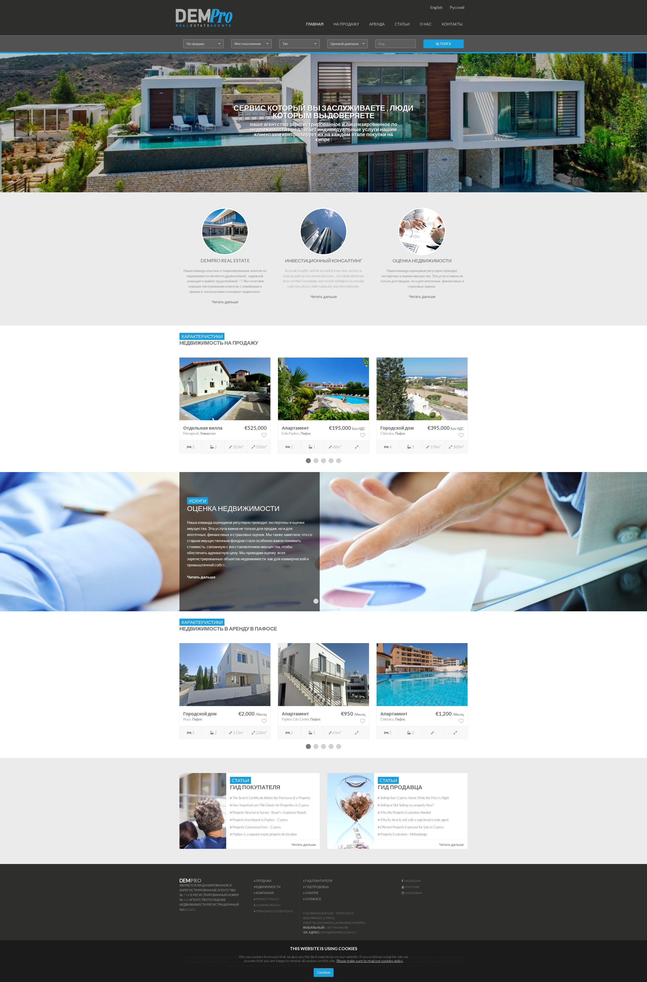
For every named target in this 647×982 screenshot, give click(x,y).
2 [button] (315, 460)
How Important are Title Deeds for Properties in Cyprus (270, 805)
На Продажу (346, 24)
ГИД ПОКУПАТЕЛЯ (318, 881)
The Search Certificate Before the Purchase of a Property (271, 798)
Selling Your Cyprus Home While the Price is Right (414, 798)
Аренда (377, 24)
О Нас (426, 24)
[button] (203, 43)
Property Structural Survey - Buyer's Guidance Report (269, 812)
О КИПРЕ (311, 893)
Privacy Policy (267, 899)
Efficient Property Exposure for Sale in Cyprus (412, 827)
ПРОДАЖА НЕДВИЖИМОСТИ (267, 884)
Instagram (413, 893)
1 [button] (308, 460)
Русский (457, 7)
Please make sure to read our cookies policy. (369, 960)
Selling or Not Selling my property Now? (407, 805)
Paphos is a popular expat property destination (264, 834)
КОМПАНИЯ (265, 893)
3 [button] (323, 460)
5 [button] (338, 460)
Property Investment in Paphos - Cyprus (260, 820)
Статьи (402, 24)
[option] (225, 405)
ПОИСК (445, 44)
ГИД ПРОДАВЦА (317, 887)
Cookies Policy (268, 905)
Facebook (412, 881)
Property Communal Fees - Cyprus (256, 827)
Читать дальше (225, 301)
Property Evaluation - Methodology (403, 834)
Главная (315, 24)
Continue (323, 972)
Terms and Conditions (274, 911)
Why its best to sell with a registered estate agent (414, 820)
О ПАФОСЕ (313, 899)
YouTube (412, 887)
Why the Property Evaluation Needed (405, 812)
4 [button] (331, 460)
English (436, 7)
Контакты (452, 24)
